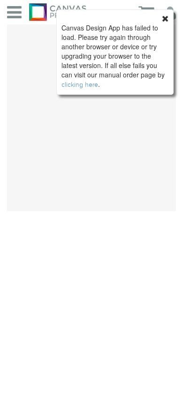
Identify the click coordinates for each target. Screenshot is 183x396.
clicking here (79, 84)
